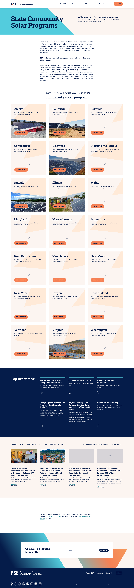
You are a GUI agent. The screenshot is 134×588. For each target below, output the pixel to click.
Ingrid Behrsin (14, 484)
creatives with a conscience (116, 584)
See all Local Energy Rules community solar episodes (102, 444)
